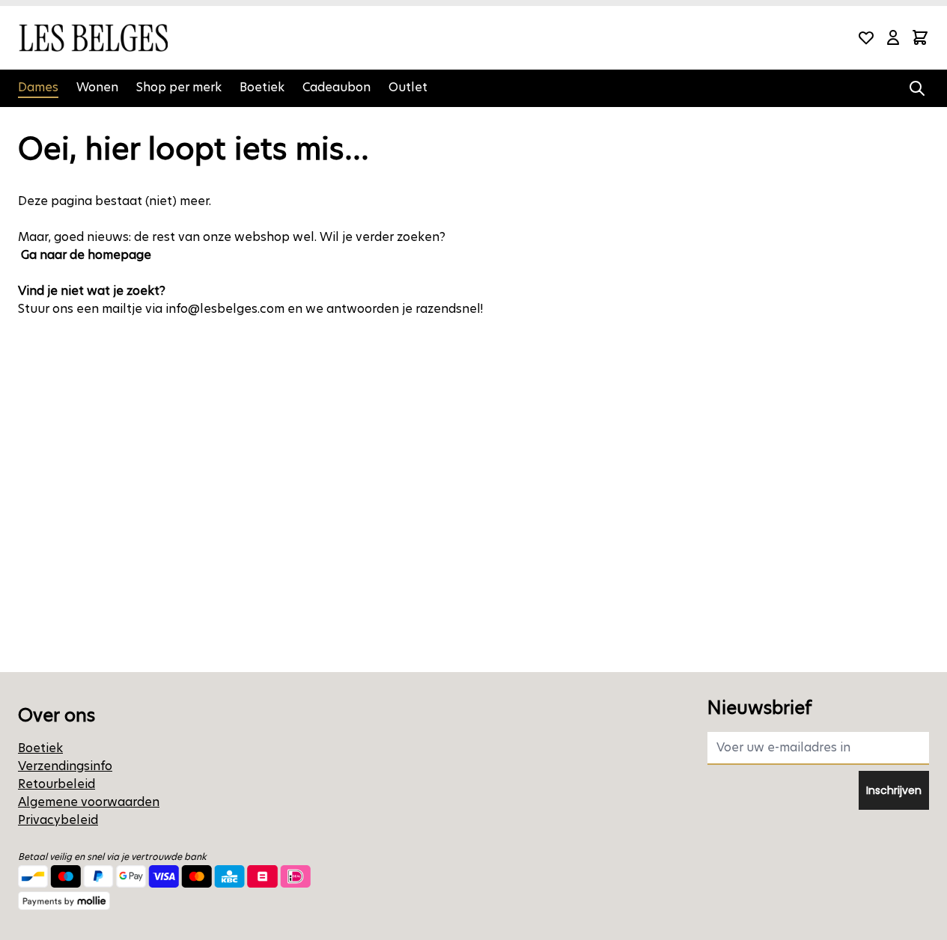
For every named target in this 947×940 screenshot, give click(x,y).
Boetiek (262, 87)
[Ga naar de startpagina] (93, 38)
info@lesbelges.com (224, 308)
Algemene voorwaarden (88, 802)
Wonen (97, 87)
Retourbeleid (56, 784)
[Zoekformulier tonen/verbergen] (917, 88)
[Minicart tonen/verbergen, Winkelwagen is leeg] (920, 37)
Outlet (408, 87)
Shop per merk (179, 87)
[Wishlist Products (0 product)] (866, 37)
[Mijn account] (893, 37)
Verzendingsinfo (65, 766)
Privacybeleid (58, 819)
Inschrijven (894, 790)
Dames (38, 87)
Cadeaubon (336, 87)
